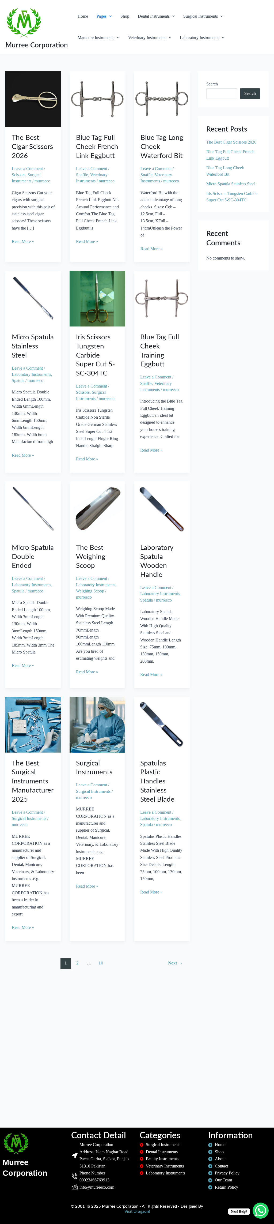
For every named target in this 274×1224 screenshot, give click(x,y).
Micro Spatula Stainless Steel (33, 346)
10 (100, 963)
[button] (109, 16)
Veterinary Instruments (147, 37)
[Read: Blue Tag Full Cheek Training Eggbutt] (161, 298)
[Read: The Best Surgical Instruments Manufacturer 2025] (33, 724)
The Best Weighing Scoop (90, 556)
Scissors (18, 174)
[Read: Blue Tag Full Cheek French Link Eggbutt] (97, 98)
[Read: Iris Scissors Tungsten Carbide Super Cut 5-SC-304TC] (97, 298)
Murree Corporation (36, 45)
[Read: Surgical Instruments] (97, 724)
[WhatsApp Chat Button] (261, 1211)
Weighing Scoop (90, 591)
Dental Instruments (154, 16)
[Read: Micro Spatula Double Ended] (33, 508)
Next (175, 963)
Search (212, 84)
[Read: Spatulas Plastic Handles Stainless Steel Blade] (161, 724)
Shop (124, 16)
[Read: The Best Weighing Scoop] (97, 508)
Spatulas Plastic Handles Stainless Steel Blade (157, 781)
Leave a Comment (27, 168)
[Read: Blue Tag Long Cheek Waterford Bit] (162, 98)
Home (83, 16)
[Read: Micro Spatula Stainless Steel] (33, 298)
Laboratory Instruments (199, 37)
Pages (101, 16)
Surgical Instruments (200, 16)
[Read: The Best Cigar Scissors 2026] (33, 98)
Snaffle (82, 174)
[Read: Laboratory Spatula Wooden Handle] (161, 508)
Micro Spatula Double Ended (33, 556)
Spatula (18, 380)
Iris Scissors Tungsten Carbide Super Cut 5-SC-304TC (95, 355)
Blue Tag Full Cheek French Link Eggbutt (97, 146)
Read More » (23, 241)
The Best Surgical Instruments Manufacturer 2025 (32, 781)
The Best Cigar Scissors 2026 (32, 146)
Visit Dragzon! (137, 1212)
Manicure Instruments (96, 37)
